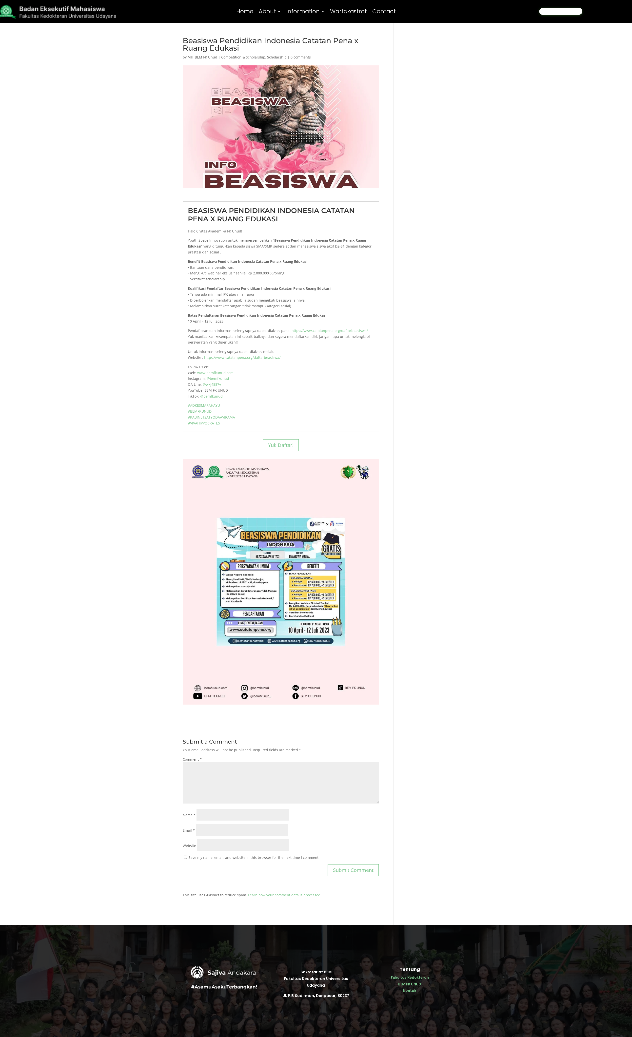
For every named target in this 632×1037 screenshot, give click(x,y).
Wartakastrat (348, 12)
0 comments (301, 57)
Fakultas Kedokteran (410, 977)
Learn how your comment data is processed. (284, 895)
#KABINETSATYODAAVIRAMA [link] (211, 417)
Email (189, 830)
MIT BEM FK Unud (202, 57)
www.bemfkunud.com (215, 372)
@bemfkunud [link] (218, 378)
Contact (384, 12)
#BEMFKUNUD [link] (200, 411)
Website (189, 845)
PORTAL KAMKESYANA (560, 11)
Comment (192, 759)
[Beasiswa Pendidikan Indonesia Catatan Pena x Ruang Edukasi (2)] (281, 704)
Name (189, 815)
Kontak (409, 990)
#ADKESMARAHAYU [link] (204, 405)
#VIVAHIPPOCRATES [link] (204, 423)
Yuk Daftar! (281, 445)
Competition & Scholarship (243, 57)
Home (244, 12)
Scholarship (277, 57)
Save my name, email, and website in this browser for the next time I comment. (254, 857)
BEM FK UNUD (409, 984)
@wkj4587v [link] (212, 384)
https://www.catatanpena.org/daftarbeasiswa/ (330, 330)
